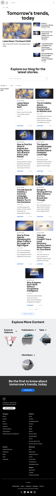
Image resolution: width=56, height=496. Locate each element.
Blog (30, 449)
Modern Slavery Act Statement (11, 434)
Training (31, 472)
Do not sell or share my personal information (28, 488)
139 (36, 309)
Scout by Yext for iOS (34, 441)
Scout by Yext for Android (35, 444)
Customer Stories (33, 454)
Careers (5, 419)
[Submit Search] (53, 2)
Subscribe (28, 390)
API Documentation (34, 475)
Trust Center (32, 459)
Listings (31, 419)
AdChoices (28, 486)
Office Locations (7, 429)
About (4, 416)
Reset (11, 85)
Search (31, 431)
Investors (5, 426)
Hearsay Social (33, 434)
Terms (22, 486)
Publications (32, 452)
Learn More (20, 125)
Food (4, 457)
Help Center (32, 470)
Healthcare (5, 452)
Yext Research (32, 462)
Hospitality (5, 459)
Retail (4, 454)
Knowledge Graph (33, 421)
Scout (30, 416)
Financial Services (7, 449)
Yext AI (30, 439)
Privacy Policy (15, 486)
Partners (5, 424)
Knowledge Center (34, 464)
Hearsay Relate (33, 436)
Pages (30, 429)
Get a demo (9, 408)
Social (30, 426)
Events (30, 457)
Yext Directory (6, 431)
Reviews (31, 424)
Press (4, 421)
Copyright (35, 486)
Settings (41, 486)
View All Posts (28, 313)
